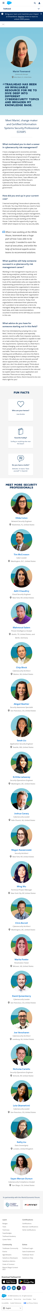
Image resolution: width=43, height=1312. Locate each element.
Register (21, 16)
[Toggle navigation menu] (38, 8)
